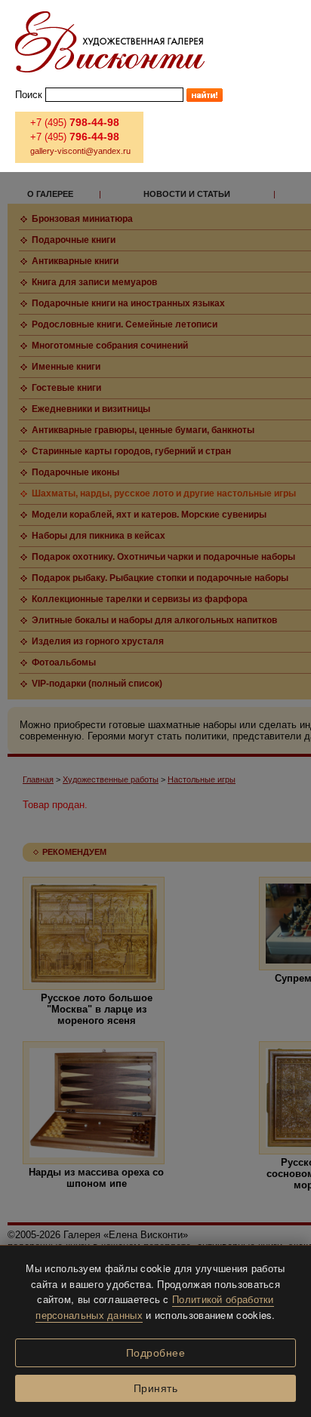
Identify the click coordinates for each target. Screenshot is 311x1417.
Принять (156, 1388)
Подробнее (156, 1353)
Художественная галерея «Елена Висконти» (110, 41)
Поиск (28, 94)
